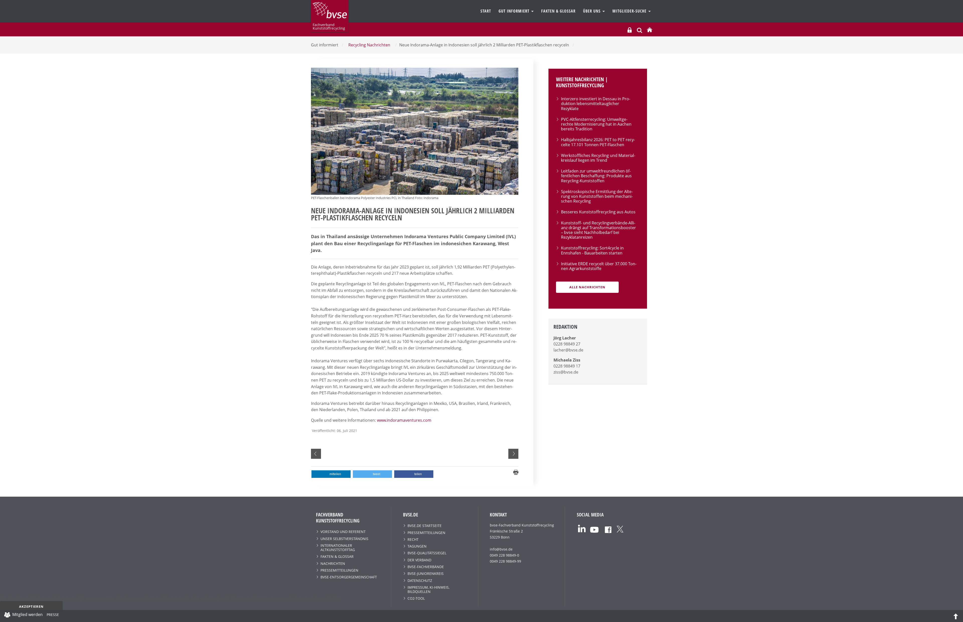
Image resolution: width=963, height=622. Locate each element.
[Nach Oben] (955, 616)
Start (485, 11)
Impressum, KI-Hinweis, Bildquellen (428, 589)
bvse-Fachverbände (426, 566)
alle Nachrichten (587, 287)
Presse (53, 615)
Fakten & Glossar (558, 11)
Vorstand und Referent (343, 531)
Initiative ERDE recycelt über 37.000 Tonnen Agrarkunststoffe (598, 266)
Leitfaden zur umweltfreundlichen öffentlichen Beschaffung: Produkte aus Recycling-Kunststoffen (596, 175)
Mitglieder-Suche (630, 11)
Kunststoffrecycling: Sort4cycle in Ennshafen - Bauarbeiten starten (592, 250)
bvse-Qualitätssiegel (427, 553)
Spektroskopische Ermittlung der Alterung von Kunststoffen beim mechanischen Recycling (597, 196)
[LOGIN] (629, 30)
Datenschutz (420, 580)
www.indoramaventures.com (404, 420)
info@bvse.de (501, 549)
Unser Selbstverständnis (344, 538)
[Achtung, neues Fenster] (582, 527)
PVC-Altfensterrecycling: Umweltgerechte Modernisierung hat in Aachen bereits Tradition (596, 124)
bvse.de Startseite (425, 525)
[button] (331, 474)
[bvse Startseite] (650, 30)
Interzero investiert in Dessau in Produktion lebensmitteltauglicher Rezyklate (595, 103)
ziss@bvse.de (565, 372)
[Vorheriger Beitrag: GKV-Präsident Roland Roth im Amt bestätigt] (316, 454)
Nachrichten (332, 563)
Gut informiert (515, 11)
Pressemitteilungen (339, 570)
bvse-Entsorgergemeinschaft (348, 577)
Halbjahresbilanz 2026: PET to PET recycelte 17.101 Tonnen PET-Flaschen (598, 142)
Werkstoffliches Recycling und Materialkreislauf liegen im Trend (598, 158)
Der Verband (419, 560)
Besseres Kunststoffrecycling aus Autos (598, 212)
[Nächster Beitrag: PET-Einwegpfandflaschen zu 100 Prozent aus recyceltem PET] (513, 454)
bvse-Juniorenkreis (426, 573)
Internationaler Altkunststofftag (337, 547)
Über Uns (592, 11)
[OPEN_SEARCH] (639, 29)
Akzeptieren (31, 606)
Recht (413, 539)
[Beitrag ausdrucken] (515, 472)
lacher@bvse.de (568, 350)
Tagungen (417, 546)
